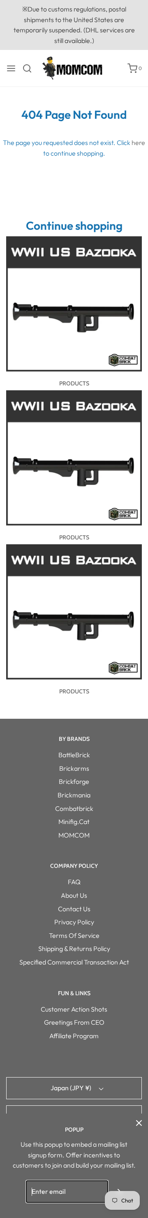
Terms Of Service (74, 935)
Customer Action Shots (74, 1009)
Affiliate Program (74, 1036)
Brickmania (74, 795)
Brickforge (74, 781)
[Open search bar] (30, 68)
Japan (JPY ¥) (71, 1088)
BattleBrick (74, 755)
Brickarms (74, 768)
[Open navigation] (11, 68)
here (138, 142)
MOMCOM (74, 835)
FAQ (74, 882)
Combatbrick (74, 808)
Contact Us (74, 909)
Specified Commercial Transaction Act (74, 962)
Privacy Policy (74, 922)
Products (74, 383)
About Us (74, 895)
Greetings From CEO (74, 1022)
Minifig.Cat (74, 821)
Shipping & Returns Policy (74, 948)
